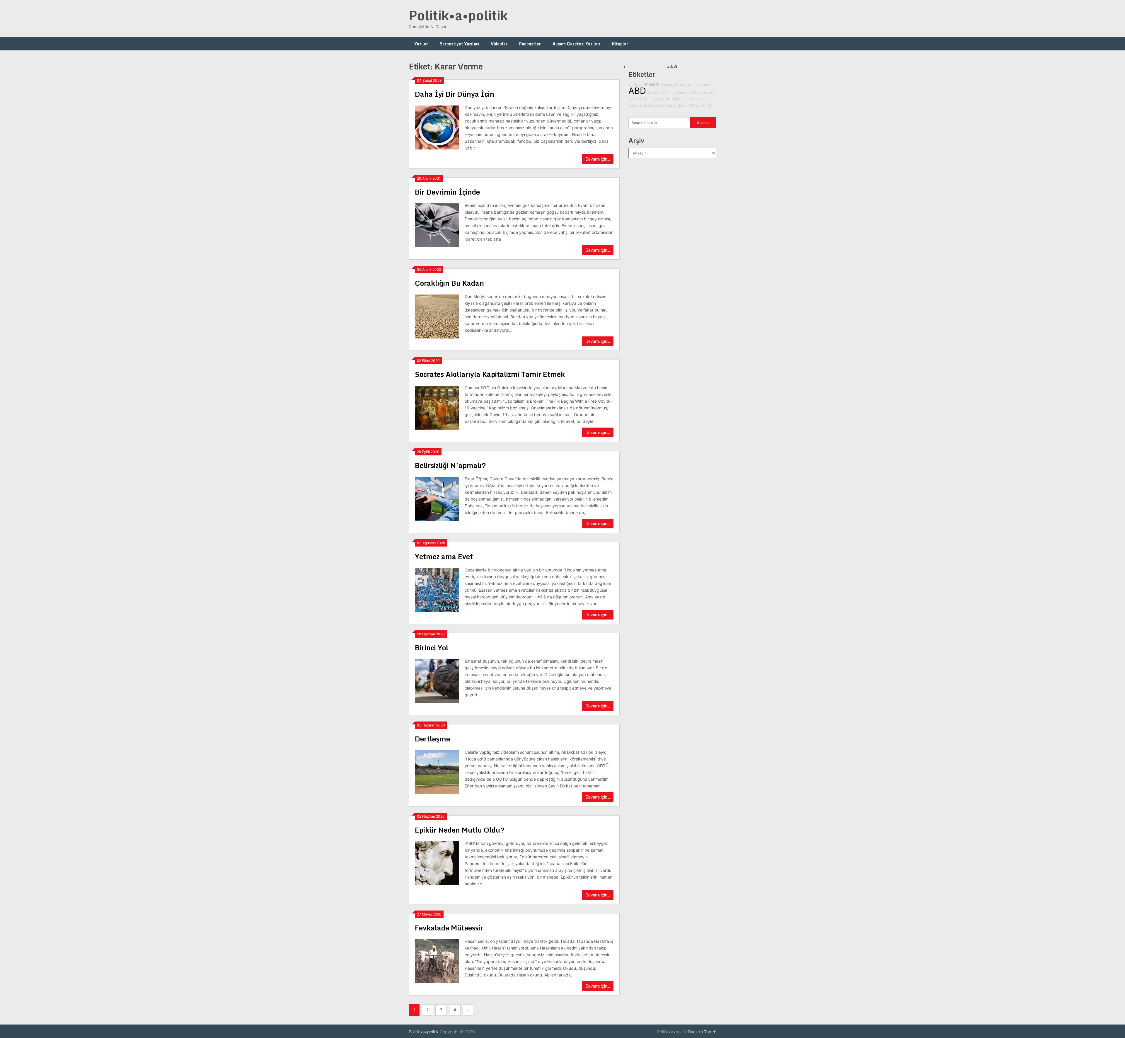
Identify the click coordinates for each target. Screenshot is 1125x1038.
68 (710, 106)
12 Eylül (673, 99)
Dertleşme (432, 738)
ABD (637, 91)
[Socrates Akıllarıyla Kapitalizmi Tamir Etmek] (437, 407)
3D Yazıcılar (683, 85)
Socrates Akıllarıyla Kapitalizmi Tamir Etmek (490, 374)
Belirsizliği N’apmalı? (450, 465)
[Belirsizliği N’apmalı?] (437, 498)
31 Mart (650, 84)
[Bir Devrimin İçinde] (437, 224)
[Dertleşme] (437, 771)
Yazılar (421, 43)
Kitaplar (620, 43)
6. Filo (693, 93)
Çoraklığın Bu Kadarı (449, 283)
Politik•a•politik (458, 15)
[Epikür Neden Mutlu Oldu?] (437, 862)
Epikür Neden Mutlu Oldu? (459, 829)
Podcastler (530, 43)
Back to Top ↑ (702, 1031)
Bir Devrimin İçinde (447, 192)
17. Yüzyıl (635, 85)
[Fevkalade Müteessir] (437, 960)
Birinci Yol (431, 647)
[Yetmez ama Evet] (437, 589)
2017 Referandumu (674, 93)
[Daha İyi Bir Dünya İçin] (437, 126)
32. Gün (700, 106)
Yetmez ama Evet (444, 556)
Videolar (499, 43)
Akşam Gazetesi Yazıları (576, 43)
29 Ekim (666, 106)
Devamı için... (597, 159)
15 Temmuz (689, 99)
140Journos (701, 85)
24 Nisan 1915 (683, 106)
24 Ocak (653, 93)
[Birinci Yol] (437, 680)
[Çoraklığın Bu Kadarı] (437, 315)
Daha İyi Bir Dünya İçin (454, 94)
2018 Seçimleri (654, 99)
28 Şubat (666, 85)
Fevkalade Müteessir (449, 927)
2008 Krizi (651, 106)
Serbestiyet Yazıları (459, 43)
